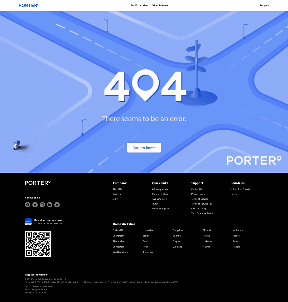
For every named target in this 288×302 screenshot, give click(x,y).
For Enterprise (139, 5)
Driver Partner (160, 5)
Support (264, 5)
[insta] (42, 204)
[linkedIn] (49, 204)
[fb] (27, 204)
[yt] (57, 204)
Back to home (144, 148)
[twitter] (35, 204)
